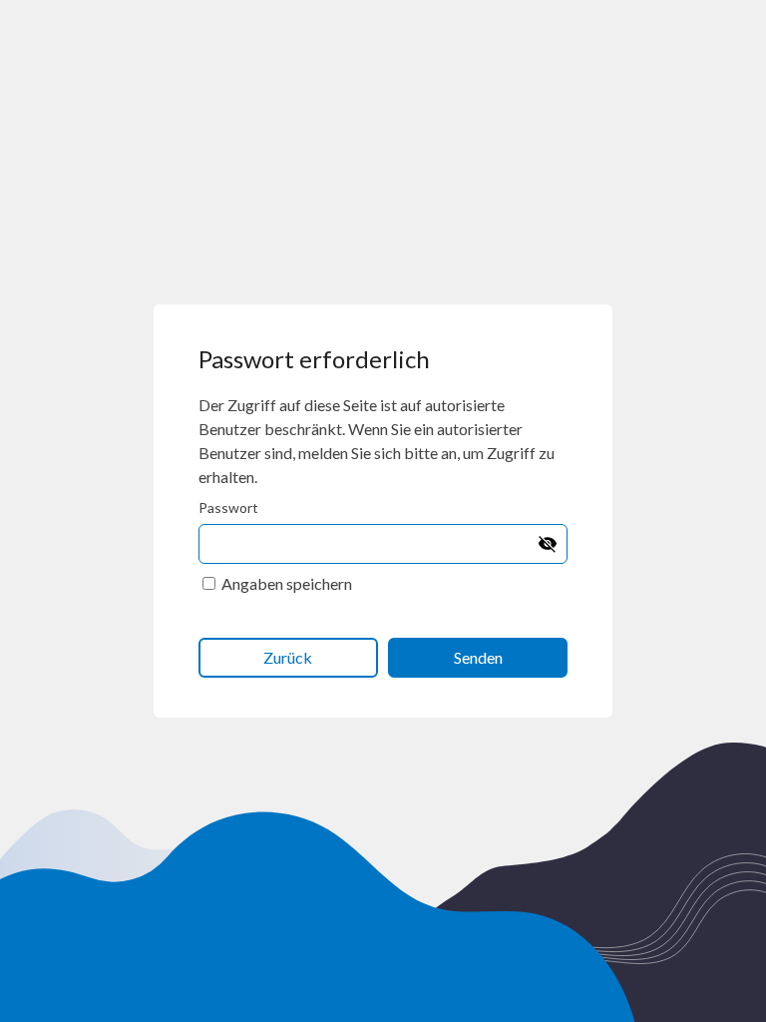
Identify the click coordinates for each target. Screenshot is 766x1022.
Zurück (287, 657)
